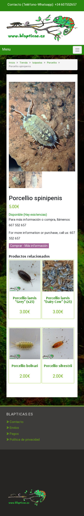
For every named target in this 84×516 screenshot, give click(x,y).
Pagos (14, 434)
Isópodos (37, 62)
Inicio (12, 62)
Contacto (16, 422)
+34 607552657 (65, 4)
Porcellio (52, 62)
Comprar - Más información (29, 245)
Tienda (24, 62)
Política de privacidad (25, 440)
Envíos (14, 428)
